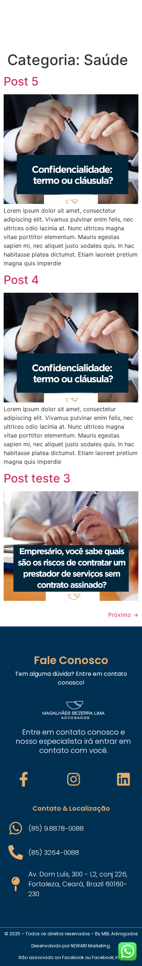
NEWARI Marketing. (91, 946)
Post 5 (21, 81)
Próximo (123, 614)
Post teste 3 (37, 478)
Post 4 (21, 280)
